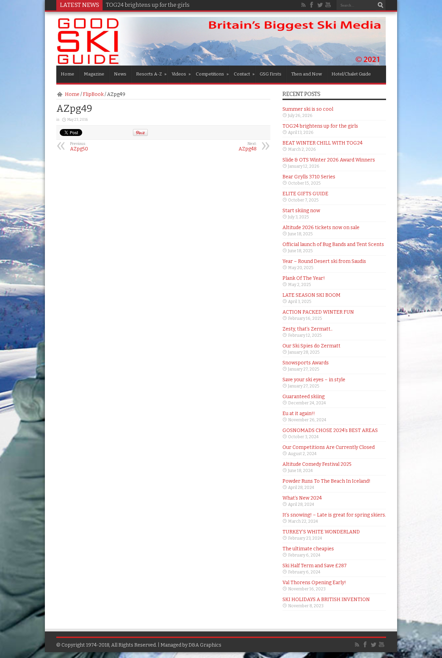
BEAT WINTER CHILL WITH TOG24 (322, 143)
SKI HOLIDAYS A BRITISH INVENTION (326, 599)
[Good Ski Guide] (221, 63)
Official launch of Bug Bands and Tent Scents (333, 244)
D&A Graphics (205, 645)
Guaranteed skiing (303, 397)
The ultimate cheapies (308, 549)
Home (67, 74)
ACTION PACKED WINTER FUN (318, 312)
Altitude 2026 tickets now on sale (320, 227)
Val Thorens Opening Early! (314, 583)
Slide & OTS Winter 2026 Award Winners (328, 160)
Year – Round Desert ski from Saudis (324, 261)
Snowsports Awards (305, 363)
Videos (181, 74)
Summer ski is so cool (307, 109)
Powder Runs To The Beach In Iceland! (326, 481)
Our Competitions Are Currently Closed (328, 447)
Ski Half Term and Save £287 (314, 566)
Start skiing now (301, 211)
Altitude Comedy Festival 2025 (317, 464)
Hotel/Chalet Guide (351, 74)
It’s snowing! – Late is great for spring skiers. (334, 515)
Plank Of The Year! (303, 278)
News (120, 74)
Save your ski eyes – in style (313, 380)
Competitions (212, 74)
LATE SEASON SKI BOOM (311, 295)
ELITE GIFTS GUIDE (305, 194)
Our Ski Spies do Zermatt (311, 346)
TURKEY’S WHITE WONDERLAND (321, 532)
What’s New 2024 (302, 498)
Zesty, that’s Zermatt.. (307, 329)
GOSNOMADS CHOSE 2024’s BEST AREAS (330, 430)
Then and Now (306, 74)
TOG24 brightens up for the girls (320, 126)
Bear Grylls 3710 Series (308, 177)
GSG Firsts (270, 74)
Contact (244, 74)
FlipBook (93, 94)
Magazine (94, 74)
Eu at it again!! (298, 413)
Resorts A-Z (151, 74)
